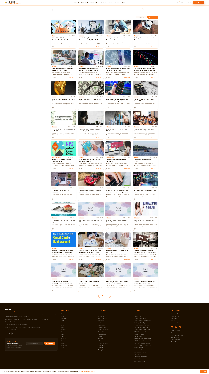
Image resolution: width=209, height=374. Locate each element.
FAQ (99, 341)
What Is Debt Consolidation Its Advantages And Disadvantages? (62, 282)
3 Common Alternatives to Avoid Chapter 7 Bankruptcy (144, 100)
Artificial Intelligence (140, 352)
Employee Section (176, 323)
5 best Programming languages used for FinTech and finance (118, 69)
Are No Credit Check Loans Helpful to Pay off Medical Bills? (117, 282)
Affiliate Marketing (103, 343)
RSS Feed (100, 338)
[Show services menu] (78, 2)
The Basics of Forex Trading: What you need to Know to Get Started (144, 69)
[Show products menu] (87, 2)
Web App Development (141, 323)
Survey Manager (175, 339)
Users (110, 3)
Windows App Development (142, 320)
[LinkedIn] (12, 333)
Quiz (62, 347)
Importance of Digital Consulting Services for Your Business (144, 130)
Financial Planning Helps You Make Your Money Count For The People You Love (90, 252)
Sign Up (189, 3)
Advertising (101, 320)
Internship (64, 345)
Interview (64, 329)
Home (63, 314)
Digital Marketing (139, 334)
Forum (63, 327)
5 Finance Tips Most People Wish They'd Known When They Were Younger (117, 192)
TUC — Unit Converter (177, 335)
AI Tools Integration (139, 361)
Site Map (100, 336)
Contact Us (101, 316)
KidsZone (173, 320)
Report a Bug (101, 325)
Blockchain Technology (140, 356)
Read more (71, 46)
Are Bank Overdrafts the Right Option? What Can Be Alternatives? (145, 251)
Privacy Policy (102, 327)
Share (62, 336)
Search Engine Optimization (142, 329)
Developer (93, 3)
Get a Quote (198, 3)
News (62, 334)
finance (81, 35)
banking (136, 157)
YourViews (174, 318)
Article (63, 323)
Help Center (101, 345)
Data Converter (175, 331)
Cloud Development (140, 318)
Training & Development (178, 314)
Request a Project (103, 318)
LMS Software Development (142, 341)
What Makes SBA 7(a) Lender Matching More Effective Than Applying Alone (61, 40)
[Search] (177, 2)
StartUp (63, 338)
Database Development (141, 327)
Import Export (175, 337)
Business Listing (138, 350)
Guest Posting (138, 336)
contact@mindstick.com (12, 322)
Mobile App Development (141, 325)
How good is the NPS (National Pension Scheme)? (61, 160)
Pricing (123, 3)
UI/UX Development (140, 332)
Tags (62, 316)
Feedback (100, 323)
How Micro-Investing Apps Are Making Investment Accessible (88, 69)
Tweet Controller (176, 342)
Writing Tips (101, 350)
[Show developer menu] (97, 2)
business (54, 126)
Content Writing (138, 347)
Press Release (102, 334)
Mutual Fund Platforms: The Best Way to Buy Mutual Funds (116, 221)
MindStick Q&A (175, 316)
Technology (137, 316)
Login (182, 3)
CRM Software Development (142, 343)
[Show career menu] (118, 2)
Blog (62, 325)
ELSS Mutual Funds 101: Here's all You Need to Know (90, 160)
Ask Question (153, 17)
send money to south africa (142, 160)
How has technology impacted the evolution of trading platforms (117, 100)
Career (115, 3)
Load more (105, 296)
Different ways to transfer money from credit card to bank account (62, 251)
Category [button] (102, 3)
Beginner (63, 332)
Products (83, 3)
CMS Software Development (142, 338)
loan (53, 35)
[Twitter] (9, 333)
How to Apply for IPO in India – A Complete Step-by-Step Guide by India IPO (89, 40)
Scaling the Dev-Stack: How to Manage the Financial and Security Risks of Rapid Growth (117, 40)
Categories (64, 318)
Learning (100, 347)
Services (75, 3)
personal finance (56, 157)
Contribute (141, 17)
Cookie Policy (101, 332)
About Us (100, 314)
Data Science (138, 354)
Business (136, 314)
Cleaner (173, 333)
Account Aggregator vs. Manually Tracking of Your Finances (62, 69)
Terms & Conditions (103, 329)
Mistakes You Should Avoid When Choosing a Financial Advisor (144, 282)
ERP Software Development (142, 345)
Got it (204, 371)
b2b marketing (110, 157)
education (136, 217)
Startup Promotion (139, 359)
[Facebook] (6, 333)
